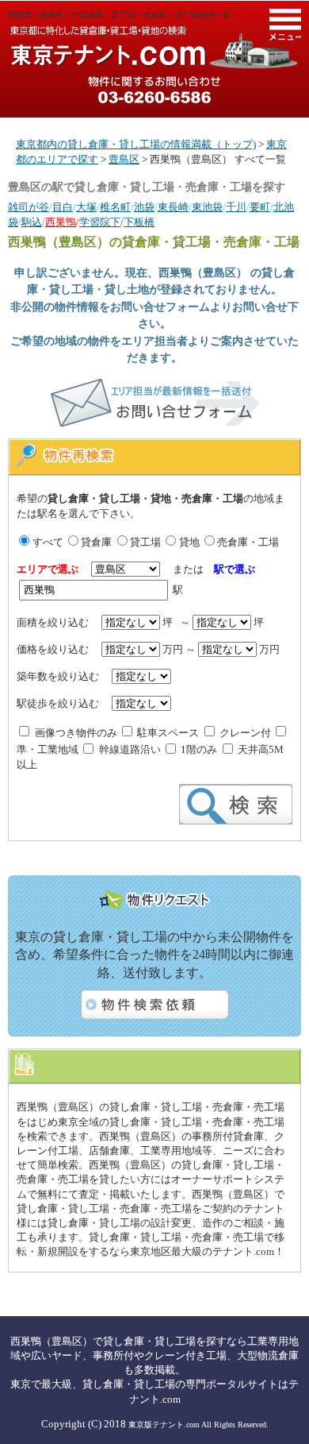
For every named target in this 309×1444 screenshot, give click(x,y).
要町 (260, 207)
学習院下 (99, 222)
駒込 (31, 222)
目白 (62, 207)
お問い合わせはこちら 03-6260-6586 (154, 90)
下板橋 (139, 222)
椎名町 (115, 207)
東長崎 (173, 207)
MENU (285, 25)
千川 (236, 207)
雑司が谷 (28, 207)
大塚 (86, 207)
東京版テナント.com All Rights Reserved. (198, 1424)
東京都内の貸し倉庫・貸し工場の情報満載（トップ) (136, 144)
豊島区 (124, 159)
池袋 (144, 207)
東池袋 (207, 207)
